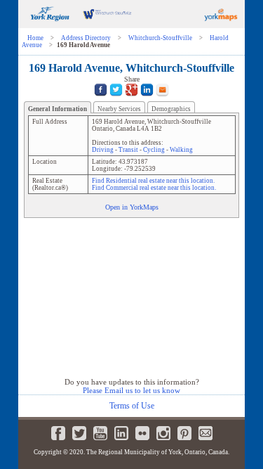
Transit (128, 149)
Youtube (100, 433)
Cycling (154, 149)
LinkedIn (121, 433)
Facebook (58, 433)
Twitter (79, 433)
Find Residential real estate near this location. (153, 180)
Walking (181, 149)
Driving (103, 149)
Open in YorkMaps (132, 207)
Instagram (163, 433)
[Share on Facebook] (100, 98)
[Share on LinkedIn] (147, 98)
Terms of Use (131, 406)
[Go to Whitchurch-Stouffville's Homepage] (107, 26)
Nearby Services (119, 109)
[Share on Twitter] (116, 98)
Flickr (142, 433)
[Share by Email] (162, 98)
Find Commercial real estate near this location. (154, 187)
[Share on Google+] (131, 98)
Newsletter (205, 433)
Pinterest (184, 433)
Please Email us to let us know (131, 390)
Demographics (171, 109)
